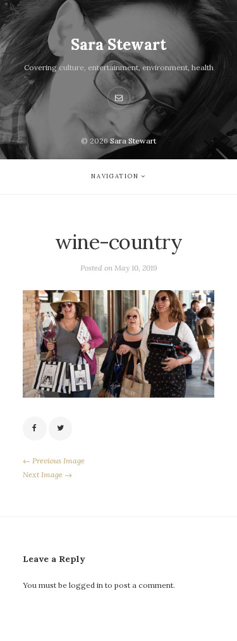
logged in (86, 585)
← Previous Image (54, 460)
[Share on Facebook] (35, 429)
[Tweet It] (61, 429)
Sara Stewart (118, 44)
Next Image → (47, 474)
